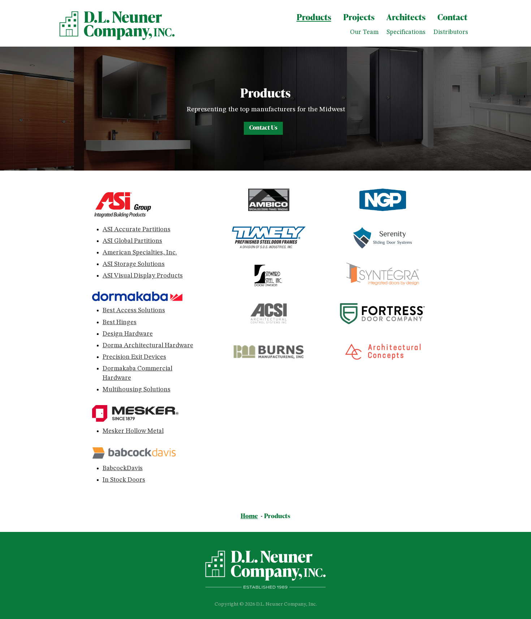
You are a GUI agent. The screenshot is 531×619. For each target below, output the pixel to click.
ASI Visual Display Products (143, 275)
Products (314, 17)
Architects (406, 17)
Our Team (364, 32)
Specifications (406, 32)
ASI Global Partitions (132, 241)
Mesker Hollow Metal (133, 431)
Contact (452, 17)
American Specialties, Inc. (140, 252)
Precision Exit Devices (134, 357)
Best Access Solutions (134, 310)
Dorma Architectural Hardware (148, 345)
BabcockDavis (123, 468)
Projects (359, 17)
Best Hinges (120, 322)
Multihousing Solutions (136, 389)
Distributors (450, 32)
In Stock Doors (124, 480)
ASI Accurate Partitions (136, 229)
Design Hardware (128, 334)
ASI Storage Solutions (134, 264)
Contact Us (263, 128)
